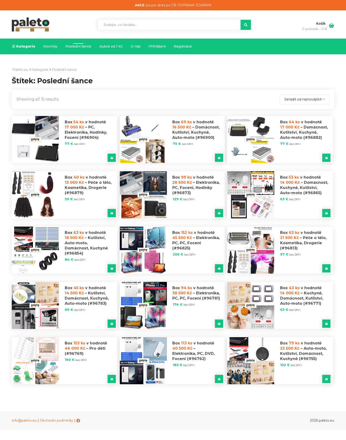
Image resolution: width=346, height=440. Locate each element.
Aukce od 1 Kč (111, 46)
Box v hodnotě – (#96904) (86, 130)
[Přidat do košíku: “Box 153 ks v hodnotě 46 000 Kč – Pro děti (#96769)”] (112, 379)
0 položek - (314, 29)
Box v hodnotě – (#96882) (304, 130)
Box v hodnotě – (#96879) (88, 185)
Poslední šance (78, 46)
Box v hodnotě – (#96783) (87, 296)
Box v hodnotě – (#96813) (303, 240)
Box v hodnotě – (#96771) (301, 296)
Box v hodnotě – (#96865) (304, 185)
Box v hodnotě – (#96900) (196, 130)
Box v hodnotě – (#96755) (303, 351)
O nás (136, 46)
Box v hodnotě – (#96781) (196, 293)
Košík (321, 23)
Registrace (183, 46)
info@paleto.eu (24, 420)
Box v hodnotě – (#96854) (86, 243)
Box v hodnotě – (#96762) (193, 351)
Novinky (50, 46)
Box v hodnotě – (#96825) (196, 240)
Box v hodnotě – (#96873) (196, 185)
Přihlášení (157, 46)
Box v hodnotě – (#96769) (86, 348)
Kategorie (25, 46)
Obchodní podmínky (56, 420)
